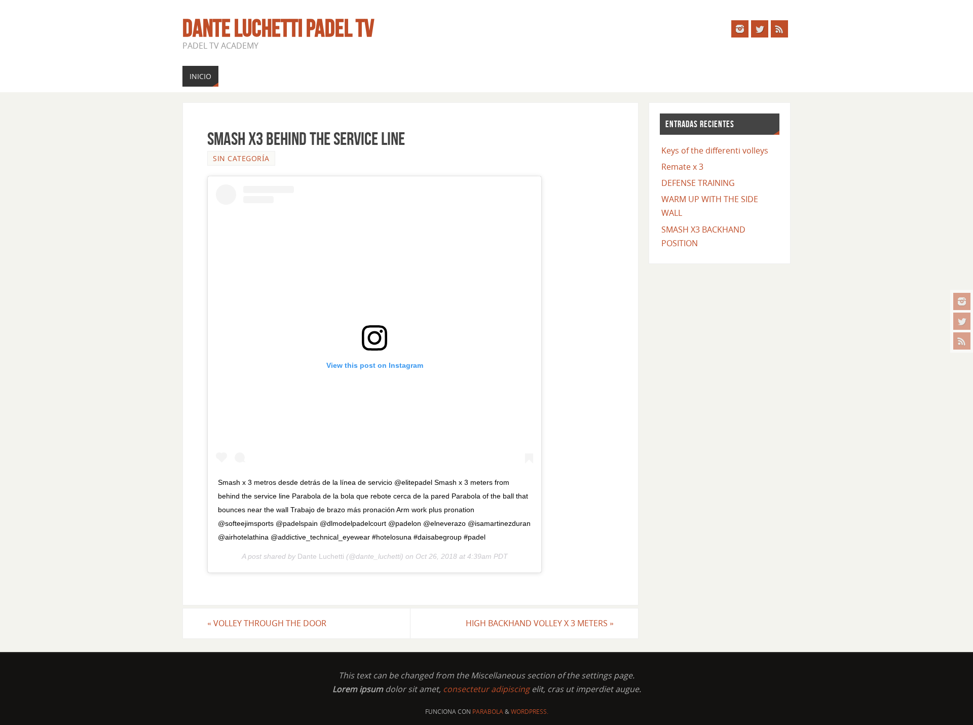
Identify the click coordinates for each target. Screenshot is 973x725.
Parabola (487, 711)
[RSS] (961, 341)
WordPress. (529, 711)
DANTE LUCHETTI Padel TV (278, 28)
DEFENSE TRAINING (698, 182)
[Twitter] (961, 321)
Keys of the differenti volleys (714, 150)
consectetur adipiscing (486, 689)
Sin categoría (241, 158)
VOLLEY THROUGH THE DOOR (266, 623)
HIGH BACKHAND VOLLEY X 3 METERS (540, 623)
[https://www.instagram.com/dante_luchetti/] (961, 301)
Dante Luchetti (320, 556)
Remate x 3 (682, 166)
